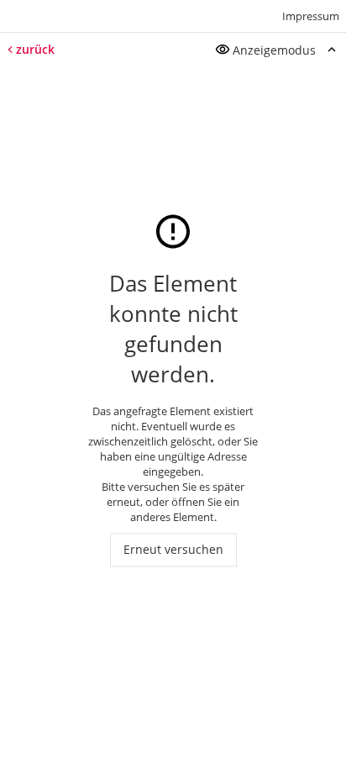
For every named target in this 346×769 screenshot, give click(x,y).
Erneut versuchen (173, 550)
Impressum (310, 16)
